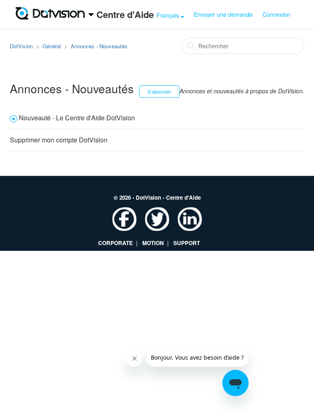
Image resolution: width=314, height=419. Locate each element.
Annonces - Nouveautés (99, 46)
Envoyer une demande (223, 14)
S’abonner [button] (159, 91)
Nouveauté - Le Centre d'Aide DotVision (77, 117)
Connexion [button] (276, 14)
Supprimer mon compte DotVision (59, 139)
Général (52, 46)
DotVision (21, 46)
